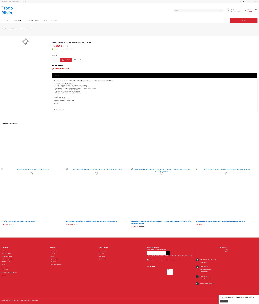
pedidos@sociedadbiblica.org (207, 283)
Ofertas (244, 20)
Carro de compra (54, 251)
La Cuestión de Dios (103, 259)
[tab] (154, 75)
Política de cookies (25, 300)
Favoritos (255, 1)
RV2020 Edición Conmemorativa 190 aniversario (19, 221)
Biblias (3, 251)
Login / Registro (54, 259)
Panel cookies (35, 300)
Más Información (59, 109)
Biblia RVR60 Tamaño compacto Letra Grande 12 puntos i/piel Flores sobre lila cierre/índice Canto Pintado (161, 222)
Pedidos (52, 256)
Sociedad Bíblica (103, 251)
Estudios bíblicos (5, 267)
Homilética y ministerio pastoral (9, 272)
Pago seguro (53, 261)
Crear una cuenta (235, 11)
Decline (229, 300)
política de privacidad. (156, 256)
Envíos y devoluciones (55, 264)
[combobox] (186, 10)
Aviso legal (4, 300)
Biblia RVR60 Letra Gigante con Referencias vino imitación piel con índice (91, 221)
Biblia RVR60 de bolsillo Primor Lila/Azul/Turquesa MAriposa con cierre (220, 221)
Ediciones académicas (7, 259)
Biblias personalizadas (7, 253)
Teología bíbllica (5, 269)
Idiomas (3, 264)
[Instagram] (245, 1)
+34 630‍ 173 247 (204, 276)
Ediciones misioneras (7, 256)
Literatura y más (6, 261)
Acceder (233, 9)
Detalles (56, 75)
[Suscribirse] (168, 253)
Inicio (3, 28)
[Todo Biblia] (9, 10)
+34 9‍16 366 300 (5, 1)
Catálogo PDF (102, 256)
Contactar (101, 253)
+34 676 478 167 (22, 1)
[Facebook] (240, 1)
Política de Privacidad (13, 300)
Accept (224, 301)
